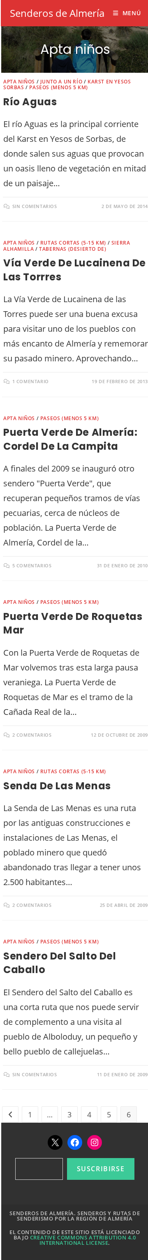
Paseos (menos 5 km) (58, 87)
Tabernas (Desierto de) (72, 248)
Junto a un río (61, 81)
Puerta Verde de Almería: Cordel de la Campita (70, 439)
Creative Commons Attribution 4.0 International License (83, 1240)
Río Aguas (30, 102)
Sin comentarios (34, 206)
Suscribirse (101, 1168)
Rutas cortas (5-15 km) (73, 242)
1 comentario (30, 381)
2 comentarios (32, 735)
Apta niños (19, 81)
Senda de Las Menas (57, 786)
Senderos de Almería (57, 13)
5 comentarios (32, 565)
